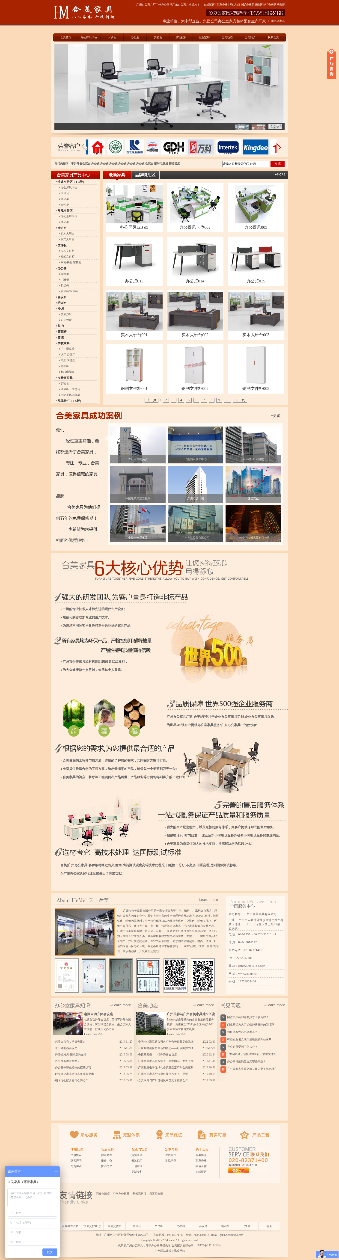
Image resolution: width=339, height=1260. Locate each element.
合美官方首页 (70, 1226)
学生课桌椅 (67, 348)
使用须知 (77, 1149)
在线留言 (209, 4)
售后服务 (107, 1149)
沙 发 (61, 308)
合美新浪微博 (254, 4)
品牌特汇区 (145, 174)
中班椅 (65, 279)
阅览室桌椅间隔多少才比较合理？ (248, 1017)
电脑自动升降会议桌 (98, 1014)
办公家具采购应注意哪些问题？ (246, 1061)
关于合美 (202, 1149)
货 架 (61, 337)
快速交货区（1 (92, 1226)
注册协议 (76, 1155)
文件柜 (65, 204)
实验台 (158, 37)
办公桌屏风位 (69, 216)
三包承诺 (137, 1166)
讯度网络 (179, 1250)
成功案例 (181, 37)
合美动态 (227, 37)
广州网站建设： (164, 1250)
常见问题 (170, 1160)
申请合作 (201, 1166)
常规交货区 (65, 210)
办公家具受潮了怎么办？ (242, 1046)
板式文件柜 (67, 256)
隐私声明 (76, 1160)
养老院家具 (139, 1193)
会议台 (149, 163)
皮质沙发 (66, 314)
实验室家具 (65, 377)
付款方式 (170, 1155)
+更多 (275, 416)
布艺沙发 (66, 320)
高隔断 (62, 331)
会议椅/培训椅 (69, 291)
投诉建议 (106, 1166)
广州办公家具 (121, 1193)
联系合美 (222, 4)
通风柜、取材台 (70, 389)
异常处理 (106, 1155)
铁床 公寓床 (68, 354)
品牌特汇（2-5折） (70, 401)
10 (227, 400)
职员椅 (65, 285)
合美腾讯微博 (276, 4)
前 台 (61, 326)
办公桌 (135, 37)
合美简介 (250, 37)
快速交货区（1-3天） (72, 182)
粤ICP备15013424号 (209, 1245)
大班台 (112, 37)
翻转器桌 (174, 163)
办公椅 (62, 268)
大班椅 (65, 274)
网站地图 (235, 4)
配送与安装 (139, 1149)
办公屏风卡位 (88, 37)
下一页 (240, 400)
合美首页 (65, 37)
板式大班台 (67, 239)
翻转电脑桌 (161, 163)
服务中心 (106, 1160)
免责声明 (76, 1166)
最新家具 (117, 174)
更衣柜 (65, 366)
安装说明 (137, 1160)
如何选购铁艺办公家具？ (242, 1032)
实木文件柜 (67, 250)
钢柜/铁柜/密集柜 (71, 262)
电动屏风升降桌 (70, 395)
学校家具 (64, 343)
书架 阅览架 (68, 360)
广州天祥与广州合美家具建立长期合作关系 (197, 1014)
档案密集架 (156, 1193)
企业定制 (204, 37)
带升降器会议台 (81, 163)
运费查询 (137, 1155)
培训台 (62, 303)
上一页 (151, 400)
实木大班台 (67, 233)
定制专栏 (137, 1171)
